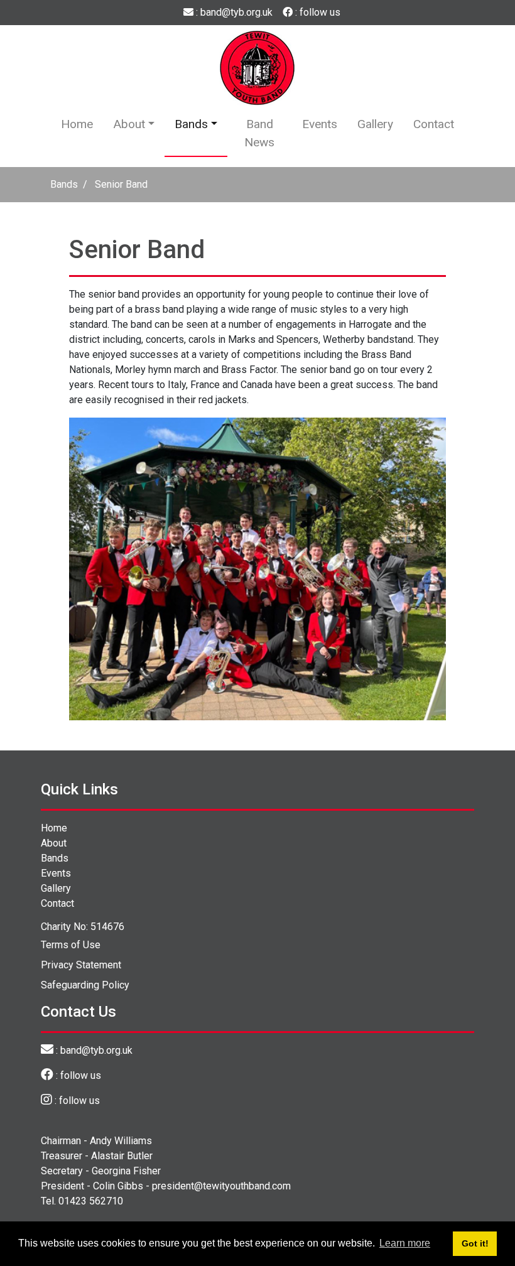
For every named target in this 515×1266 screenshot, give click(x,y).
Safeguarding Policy (85, 985)
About (129, 124)
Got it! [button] (475, 1243)
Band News (259, 133)
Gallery (375, 124)
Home (77, 124)
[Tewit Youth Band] (257, 67)
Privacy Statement (81, 965)
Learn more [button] (404, 1243)
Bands (191, 124)
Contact (433, 124)
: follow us (316, 12)
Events (319, 124)
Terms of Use (70, 945)
